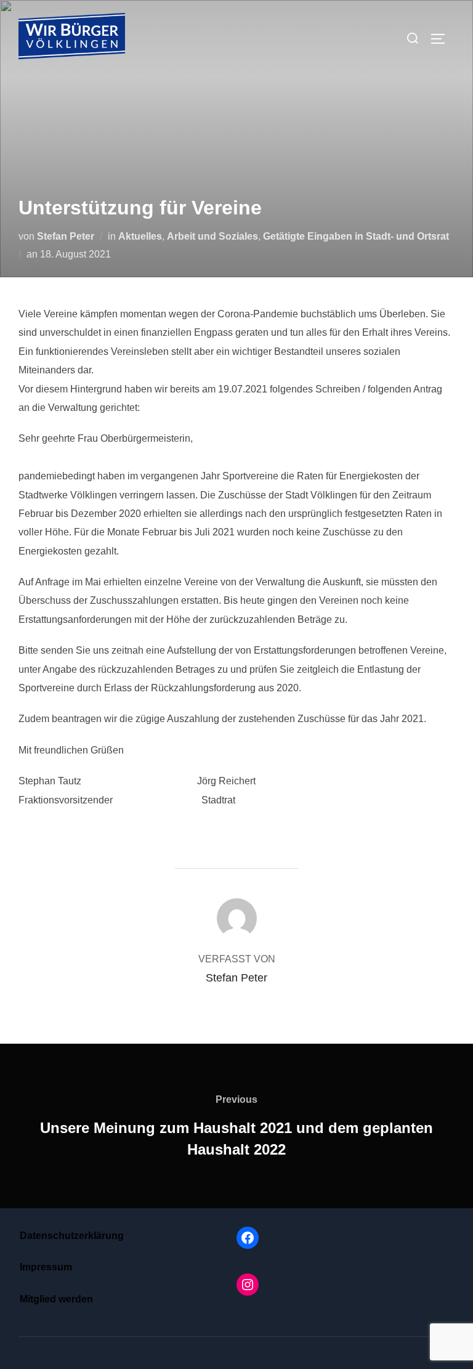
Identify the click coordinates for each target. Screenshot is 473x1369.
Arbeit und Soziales (212, 236)
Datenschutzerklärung (72, 1235)
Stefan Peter (65, 236)
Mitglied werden (56, 1299)
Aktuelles (140, 236)
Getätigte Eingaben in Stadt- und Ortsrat (356, 236)
